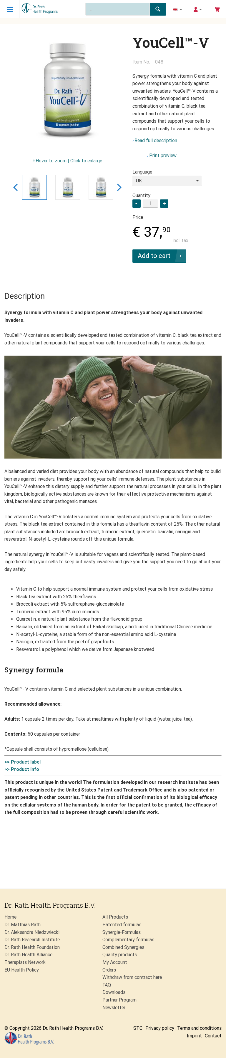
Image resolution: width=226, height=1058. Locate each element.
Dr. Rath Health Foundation (32, 947)
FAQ (106, 985)
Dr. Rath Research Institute (32, 939)
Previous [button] (15, 187)
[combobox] (167, 181)
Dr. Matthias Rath (22, 924)
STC (137, 1028)
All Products (115, 917)
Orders (109, 970)
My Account (114, 962)
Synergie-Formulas (121, 932)
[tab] (24, 296)
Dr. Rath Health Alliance (28, 954)
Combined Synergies (123, 947)
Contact (213, 1036)
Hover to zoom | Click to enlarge (69, 161)
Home (10, 917)
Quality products (119, 954)
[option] (67, 90)
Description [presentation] (24, 296)
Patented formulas (121, 924)
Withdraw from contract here (132, 977)
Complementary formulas (128, 939)
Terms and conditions (199, 1028)
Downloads (113, 992)
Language (142, 172)
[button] (164, 203)
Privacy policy (159, 1028)
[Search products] (158, 9)
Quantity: (141, 195)
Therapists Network (25, 962)
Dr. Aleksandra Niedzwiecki (31, 932)
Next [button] (119, 187)
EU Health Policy (21, 970)
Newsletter (113, 1007)
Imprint (194, 1036)
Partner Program (119, 1000)
